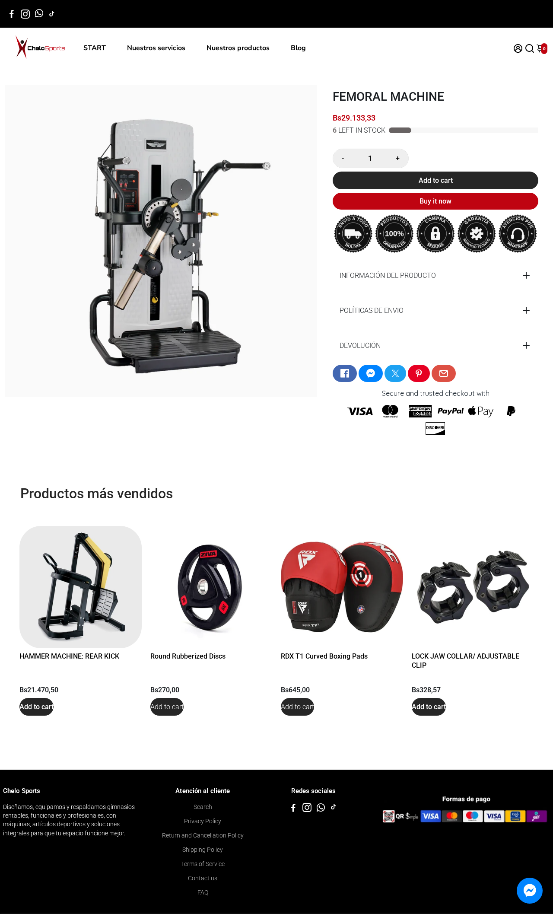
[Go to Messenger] (371, 373)
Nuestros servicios (156, 48)
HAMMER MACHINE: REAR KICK (69, 656)
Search (203, 806)
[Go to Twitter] (395, 373)
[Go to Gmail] (444, 373)
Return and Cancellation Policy (203, 835)
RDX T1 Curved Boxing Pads (324, 656)
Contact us (202, 878)
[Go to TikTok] (52, 14)
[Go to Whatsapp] (39, 14)
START (94, 48)
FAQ (202, 892)
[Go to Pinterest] (418, 373)
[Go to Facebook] (11, 14)
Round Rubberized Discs (188, 656)
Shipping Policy (202, 849)
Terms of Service (203, 863)
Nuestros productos (238, 48)
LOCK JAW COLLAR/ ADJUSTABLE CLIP (465, 660)
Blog (298, 48)
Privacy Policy (202, 821)
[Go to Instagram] (25, 14)
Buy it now (435, 201)
